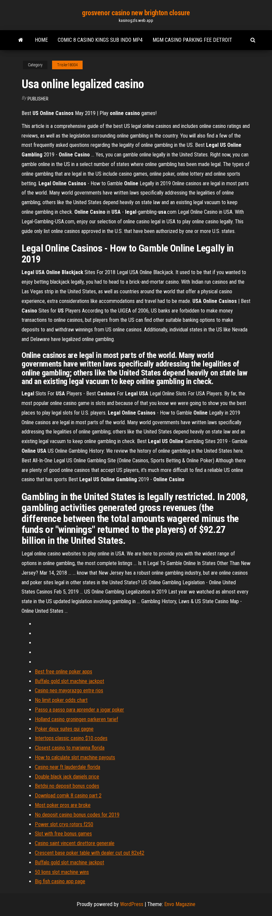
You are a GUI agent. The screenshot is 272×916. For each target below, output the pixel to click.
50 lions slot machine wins (62, 872)
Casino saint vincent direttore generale (74, 843)
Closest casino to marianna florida (69, 748)
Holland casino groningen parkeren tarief (76, 719)
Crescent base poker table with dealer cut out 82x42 (89, 853)
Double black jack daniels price (67, 776)
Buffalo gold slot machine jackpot (69, 681)
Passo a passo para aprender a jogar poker (79, 710)
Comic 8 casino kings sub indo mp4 (100, 40)
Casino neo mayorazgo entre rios (69, 690)
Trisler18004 (67, 65)
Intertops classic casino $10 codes (71, 738)
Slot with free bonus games (63, 833)
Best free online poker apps (63, 671)
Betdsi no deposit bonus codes (67, 786)
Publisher (38, 98)
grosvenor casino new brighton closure (136, 13)
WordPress (131, 904)
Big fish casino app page (60, 881)
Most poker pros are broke (63, 805)
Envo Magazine (179, 904)
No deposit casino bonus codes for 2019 (77, 815)
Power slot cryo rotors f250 (64, 824)
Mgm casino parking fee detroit (192, 40)
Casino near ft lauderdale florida (67, 767)
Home (41, 40)
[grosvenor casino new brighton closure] (21, 40)
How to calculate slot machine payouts (75, 757)
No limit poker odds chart (61, 700)
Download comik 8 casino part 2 (68, 795)
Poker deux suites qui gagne (64, 729)
